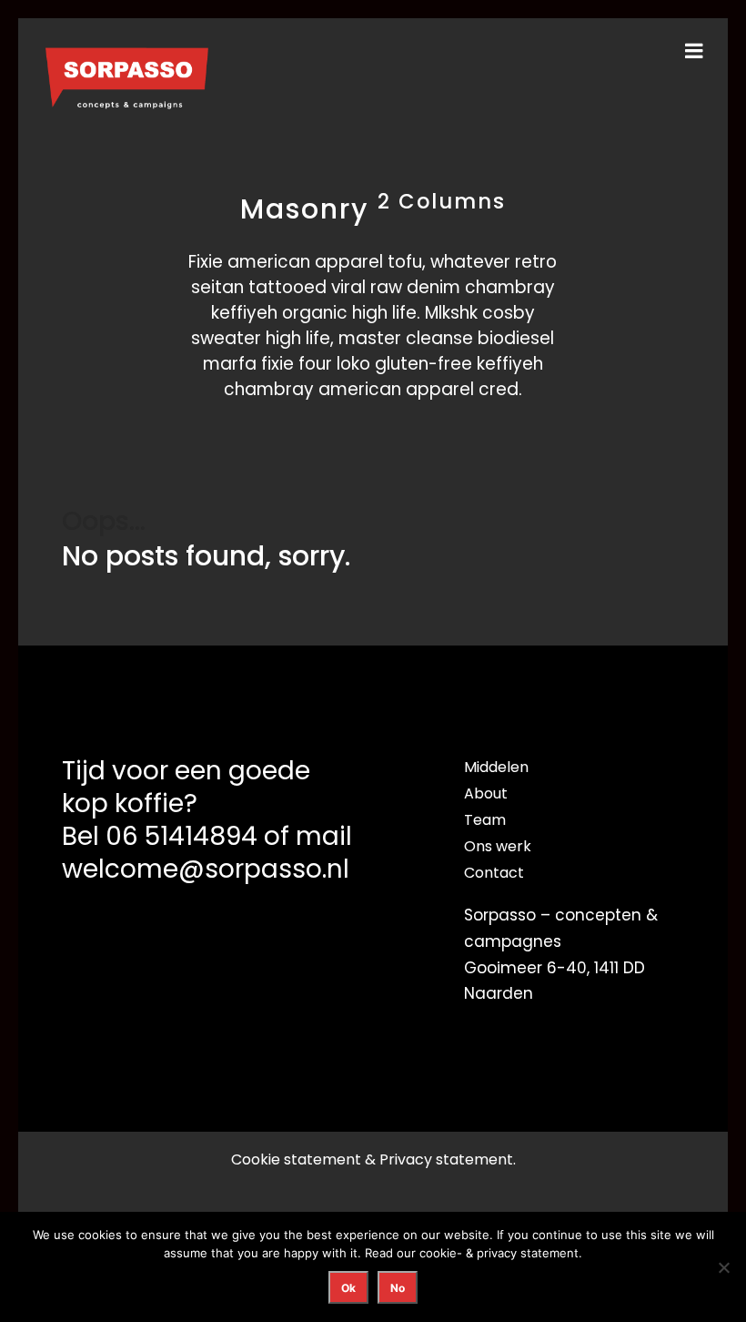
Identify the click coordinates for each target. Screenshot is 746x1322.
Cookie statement (296, 1159)
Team (485, 819)
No (397, 1288)
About (486, 793)
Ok (348, 1288)
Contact (494, 872)
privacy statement (528, 1253)
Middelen (496, 767)
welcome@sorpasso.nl (205, 869)
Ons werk (497, 846)
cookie (438, 1253)
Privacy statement (446, 1159)
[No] (723, 1267)
